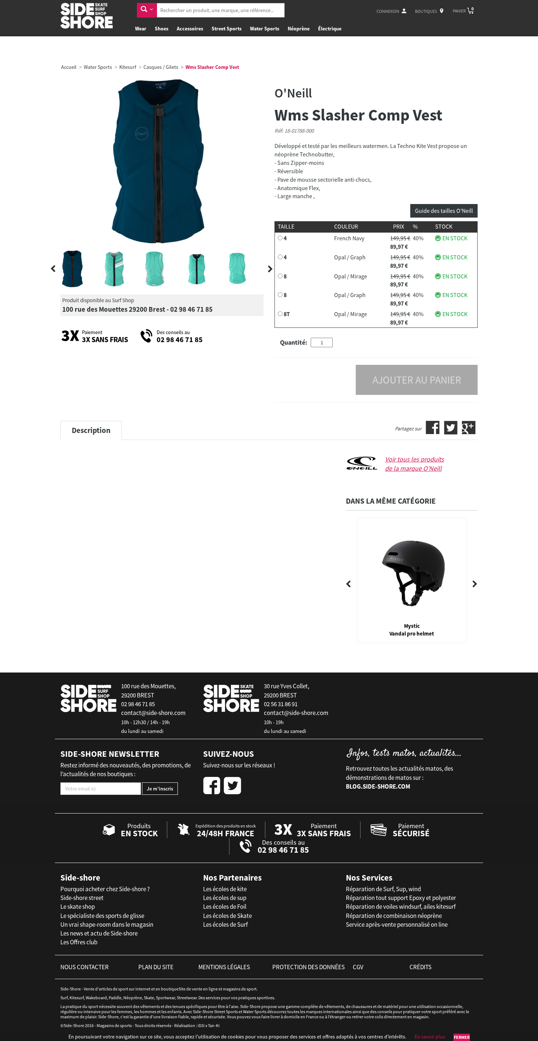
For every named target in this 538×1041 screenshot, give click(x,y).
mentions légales (224, 967)
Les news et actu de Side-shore (99, 933)
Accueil (68, 67)
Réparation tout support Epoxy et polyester (401, 898)
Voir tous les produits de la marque (414, 464)
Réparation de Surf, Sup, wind (383, 889)
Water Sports (264, 28)
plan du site (155, 967)
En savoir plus (430, 1036)
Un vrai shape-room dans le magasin (106, 924)
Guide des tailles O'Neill (444, 210)
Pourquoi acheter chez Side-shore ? (105, 889)
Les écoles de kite (225, 889)
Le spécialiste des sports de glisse (102, 916)
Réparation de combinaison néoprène (394, 916)
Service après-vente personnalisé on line (397, 924)
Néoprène (299, 28)
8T (287, 314)
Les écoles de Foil (224, 907)
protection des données (308, 967)
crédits (420, 967)
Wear (140, 28)
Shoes (161, 28)
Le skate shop (77, 907)
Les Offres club (78, 942)
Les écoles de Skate (227, 916)
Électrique (329, 28)
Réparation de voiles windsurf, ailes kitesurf (401, 907)
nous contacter (84, 967)
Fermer (462, 1037)
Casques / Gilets (160, 67)
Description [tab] (91, 430)
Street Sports (227, 28)
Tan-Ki (214, 1025)
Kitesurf (127, 67)
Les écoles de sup (224, 898)
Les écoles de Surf (225, 924)
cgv (358, 967)
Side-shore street (82, 898)
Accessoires (190, 28)
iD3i (201, 1025)
